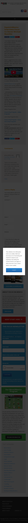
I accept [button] (14, 270)
